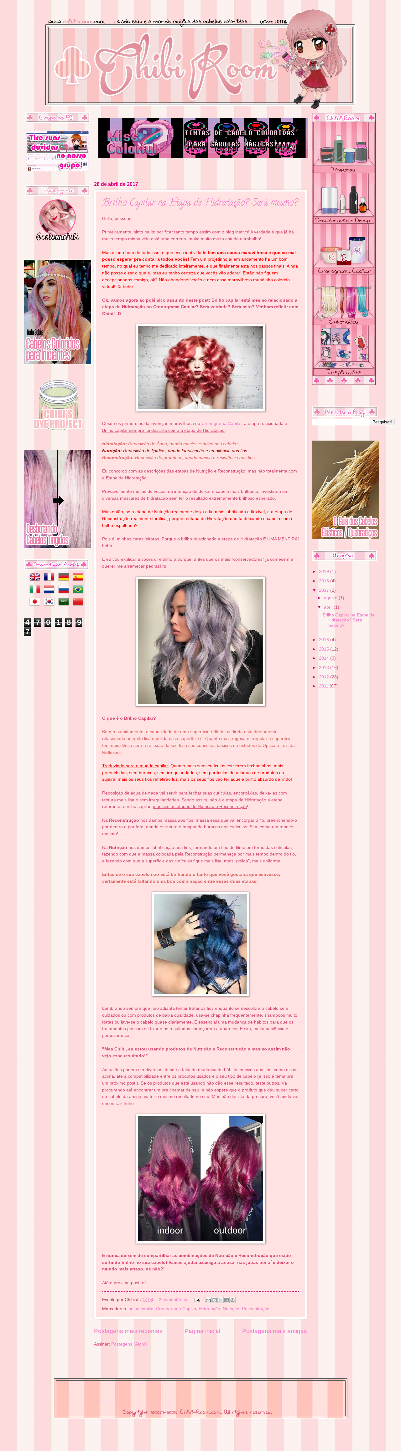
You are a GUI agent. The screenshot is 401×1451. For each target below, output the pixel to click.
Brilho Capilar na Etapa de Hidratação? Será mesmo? (200, 203)
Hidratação (209, 1308)
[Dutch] (50, 593)
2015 (324, 649)
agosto (331, 597)
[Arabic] (64, 605)
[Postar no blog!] (214, 1300)
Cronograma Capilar (221, 423)
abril (329, 607)
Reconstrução (255, 1308)
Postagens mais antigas (274, 1331)
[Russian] (64, 593)
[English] (33, 580)
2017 (324, 590)
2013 (324, 667)
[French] (50, 580)
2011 (324, 686)
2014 (324, 658)
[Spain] (79, 580)
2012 (324, 677)
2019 (324, 571)
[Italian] (33, 593)
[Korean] (50, 605)
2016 (324, 639)
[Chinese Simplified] (79, 605)
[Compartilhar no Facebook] (226, 1300)
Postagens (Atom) (129, 1344)
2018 (324, 581)
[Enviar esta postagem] (197, 1299)
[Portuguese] (79, 593)
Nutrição (231, 1308)
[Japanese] (33, 605)
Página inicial (202, 1331)
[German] (64, 580)
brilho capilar (141, 1308)
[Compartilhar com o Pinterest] (232, 1300)
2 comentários (173, 1299)
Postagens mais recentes (128, 1331)
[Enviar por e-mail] (209, 1300)
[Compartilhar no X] (220, 1300)
